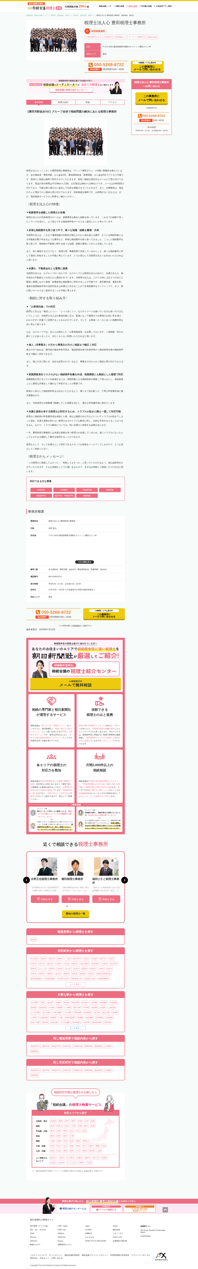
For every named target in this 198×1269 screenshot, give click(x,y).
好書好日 (88, 1233)
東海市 (92, 969)
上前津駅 (93, 1003)
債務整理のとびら (65, 1245)
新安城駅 (76, 1022)
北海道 (53, 1121)
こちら (86, 1171)
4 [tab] (77, 906)
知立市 (58, 974)
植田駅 (94, 1007)
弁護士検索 (119, 6)
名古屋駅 (34, 1003)
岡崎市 (60, 959)
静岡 (58, 1136)
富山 (71, 1131)
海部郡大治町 (90, 979)
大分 (78, 1151)
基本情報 (38, 102)
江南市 (58, 964)
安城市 (94, 959)
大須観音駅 (43, 1017)
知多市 (109, 969)
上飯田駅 (111, 1007)
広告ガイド (44, 1258)
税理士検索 (132, 6)
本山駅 (66, 1003)
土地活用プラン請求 (164, 6)
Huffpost (61, 1233)
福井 (84, 1131)
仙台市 (61, 1163)
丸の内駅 (67, 1012)
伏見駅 (102, 1007)
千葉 (73, 1126)
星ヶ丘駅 (46, 1012)
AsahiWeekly (145, 1236)
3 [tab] (74, 906)
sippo (87, 1226)
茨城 (80, 1126)
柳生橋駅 (89, 1017)
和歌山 (85, 1141)
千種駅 (58, 1003)
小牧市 (111, 959)
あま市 (68, 969)
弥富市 (76, 969)
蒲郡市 (50, 974)
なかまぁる (89, 1237)
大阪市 (61, 1158)
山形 (86, 1121)
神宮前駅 (77, 1012)
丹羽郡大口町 (63, 979)
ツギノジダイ (118, 1233)
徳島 (91, 1146)
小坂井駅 (86, 1022)
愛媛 (97, 1146)
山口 (65, 1146)
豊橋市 (43, 959)
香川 (84, 1146)
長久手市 (113, 964)
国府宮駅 (107, 1022)
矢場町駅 (42, 1007)
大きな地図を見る (84, 562)
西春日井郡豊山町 (104, 974)
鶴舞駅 (60, 1007)
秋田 (73, 1121)
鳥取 (71, 1146)
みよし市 (42, 969)
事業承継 (88, 1046)
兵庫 (58, 1141)
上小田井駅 (35, 1012)
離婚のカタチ (35, 1245)
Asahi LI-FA (117, 1237)
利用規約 (76, 626)
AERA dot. (62, 1237)
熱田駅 (33, 1007)
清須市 (60, 969)
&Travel (43, 1230)
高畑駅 (115, 1012)
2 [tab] (70, 906)
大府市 (101, 969)
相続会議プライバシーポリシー (95, 1255)
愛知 (52, 1136)
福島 (93, 1121)
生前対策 (66, 1046)
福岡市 (87, 1158)
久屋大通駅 (57, 1012)
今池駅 (51, 1007)
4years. (116, 1226)
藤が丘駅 (77, 1007)
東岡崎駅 (99, 1017)
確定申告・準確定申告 (51, 1046)
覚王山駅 (106, 1012)
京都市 (104, 1158)
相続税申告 (35, 1046)
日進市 (104, 964)
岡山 (58, 1146)
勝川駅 (45, 1022)
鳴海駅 (53, 1017)
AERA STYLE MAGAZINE (95, 1241)
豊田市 (51, 959)
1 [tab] (67, 906)
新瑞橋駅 (103, 1003)
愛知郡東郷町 (36, 979)
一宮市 (68, 959)
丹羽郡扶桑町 (49, 979)
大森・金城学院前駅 (67, 1017)
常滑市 (33, 974)
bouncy (60, 1241)
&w (36, 1230)
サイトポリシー (55, 1255)
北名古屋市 (84, 964)
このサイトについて (38, 1255)
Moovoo (33, 1237)
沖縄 (99, 1151)
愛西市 (84, 969)
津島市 (51, 969)
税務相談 (34, 1051)
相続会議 (116, 1230)
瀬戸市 (102, 959)
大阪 (52, 1141)
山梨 (58, 1131)
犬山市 (66, 964)
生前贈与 (108, 1046)
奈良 (71, 1141)
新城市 (83, 974)
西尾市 (41, 974)
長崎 (65, 1151)
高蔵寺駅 (54, 1022)
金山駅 (50, 1003)
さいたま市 (71, 1163)
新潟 (52, 1131)
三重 (71, 1136)
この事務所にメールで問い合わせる (151, 98)
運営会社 (34, 1258)
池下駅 (97, 1012)
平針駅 (86, 1007)
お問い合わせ (57, 1258)
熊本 (71, 1151)
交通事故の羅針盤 (120, 1241)
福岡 (52, 1151)
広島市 (53, 1163)
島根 (78, 1146)
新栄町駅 (87, 1012)
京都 (65, 1141)
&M (31, 1230)
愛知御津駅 (97, 1022)
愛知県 (33, 940)
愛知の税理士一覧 (75, 913)
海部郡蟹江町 (76, 979)
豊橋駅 (80, 1017)
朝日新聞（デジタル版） (39, 1226)
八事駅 (68, 1007)
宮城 (80, 1121)
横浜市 (53, 1158)
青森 (60, 1121)
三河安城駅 (65, 1022)
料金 (88, 102)
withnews (33, 1241)
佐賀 (58, 1151)
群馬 (93, 1126)
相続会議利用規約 (72, 1255)
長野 (65, 1131)
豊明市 (33, 969)
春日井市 (77, 959)
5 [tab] (80, 906)
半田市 (33, 964)
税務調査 (98, 1046)
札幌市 (79, 1158)
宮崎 (84, 1151)
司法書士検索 (146, 6)
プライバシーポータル (140, 1255)
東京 (52, 1126)
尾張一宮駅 (35, 1022)
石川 (78, 1131)
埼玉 (67, 1126)
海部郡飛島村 (103, 979)
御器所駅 (75, 1003)
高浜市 (74, 974)
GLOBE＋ (89, 1230)
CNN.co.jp (62, 1230)
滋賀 (78, 1141)
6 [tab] (84, 906)
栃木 (86, 1126)
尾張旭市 (95, 964)
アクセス (112, 102)
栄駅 (42, 1003)
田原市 (91, 974)
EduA (32, 1233)
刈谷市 (86, 959)
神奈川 (59, 1126)
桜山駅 (84, 1003)
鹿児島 (92, 1151)
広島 (52, 1146)
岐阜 (65, 1136)
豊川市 (41, 964)
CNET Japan (63, 1226)
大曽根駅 (113, 1003)
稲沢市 (50, 964)
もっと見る (74, 984)
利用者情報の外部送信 (119, 1255)
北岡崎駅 (109, 1017)
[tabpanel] (44, 880)
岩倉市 (74, 964)
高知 (104, 1146)
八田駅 (33, 1017)
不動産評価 (77, 1046)
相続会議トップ (105, 6)
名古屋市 (34, 959)
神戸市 (96, 1158)
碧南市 (66, 974)
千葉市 (89, 1163)
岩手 (67, 1121)
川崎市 (81, 1163)
